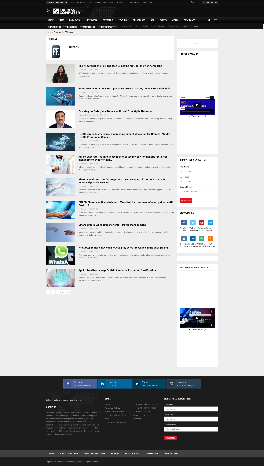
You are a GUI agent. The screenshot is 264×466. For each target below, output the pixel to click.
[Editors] (47, 400)
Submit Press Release (103, 2)
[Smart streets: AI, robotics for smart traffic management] (60, 232)
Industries (72, 27)
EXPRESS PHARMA (118, 422)
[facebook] (204, 2)
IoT (137, 26)
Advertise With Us (84, 2)
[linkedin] (212, 2)
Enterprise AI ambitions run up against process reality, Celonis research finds (124, 88)
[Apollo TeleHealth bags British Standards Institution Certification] (60, 278)
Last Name (184, 177)
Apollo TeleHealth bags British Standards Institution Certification (117, 270)
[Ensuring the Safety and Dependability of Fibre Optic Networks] (60, 119)
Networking (159, 26)
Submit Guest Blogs (118, 415)
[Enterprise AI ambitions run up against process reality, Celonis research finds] (60, 96)
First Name (184, 167)
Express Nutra (144, 411)
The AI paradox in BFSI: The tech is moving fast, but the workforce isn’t (120, 65)
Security (185, 26)
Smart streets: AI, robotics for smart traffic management (112, 224)
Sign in (196, 2)
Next (64, 292)
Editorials (108, 20)
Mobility (145, 26)
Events (163, 20)
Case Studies (88, 27)
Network (120, 2)
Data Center (126, 26)
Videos (175, 20)
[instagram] (216, 2)
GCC (152, 20)
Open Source (173, 26)
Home (72, 2)
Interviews (91, 20)
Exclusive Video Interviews (195, 267)
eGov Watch (75, 20)
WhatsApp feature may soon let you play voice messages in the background (123, 247)
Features (123, 20)
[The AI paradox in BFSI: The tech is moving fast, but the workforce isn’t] (60, 73)
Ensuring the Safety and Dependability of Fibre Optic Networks (115, 111)
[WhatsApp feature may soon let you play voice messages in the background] (60, 255)
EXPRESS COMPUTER (147, 408)
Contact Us (147, 2)
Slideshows (106, 27)
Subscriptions (170, 453)
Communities (54, 27)
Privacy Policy (134, 2)
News (61, 20)
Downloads (189, 20)
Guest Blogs (139, 20)
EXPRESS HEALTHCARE (148, 404)
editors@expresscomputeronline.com (65, 400)
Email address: (186, 187)
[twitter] (208, 2)
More (196, 26)
